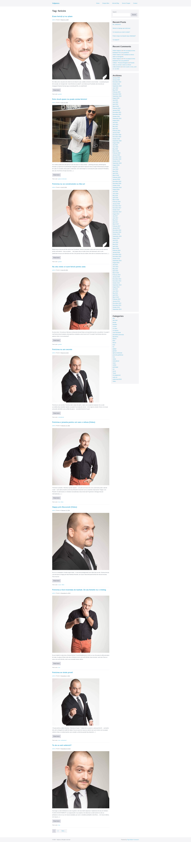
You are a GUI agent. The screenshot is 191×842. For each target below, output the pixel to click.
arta (114, 318)
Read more (56, 90)
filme (114, 340)
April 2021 (115, 128)
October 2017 (116, 209)
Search (114, 12)
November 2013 (117, 305)
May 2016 (115, 244)
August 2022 (116, 98)
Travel (114, 373)
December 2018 (117, 181)
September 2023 (117, 86)
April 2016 (115, 246)
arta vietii (115, 320)
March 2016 (116, 248)
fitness (114, 342)
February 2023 (116, 92)
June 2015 (115, 266)
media (114, 359)
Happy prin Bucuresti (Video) (64, 507)
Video (62, 502)
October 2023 (116, 84)
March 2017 (116, 224)
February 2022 (116, 108)
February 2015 (116, 274)
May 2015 (115, 268)
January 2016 (116, 252)
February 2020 (116, 153)
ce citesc (115, 328)
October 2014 (116, 283)
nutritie (114, 365)
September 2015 (117, 260)
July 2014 (115, 289)
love (59, 502)
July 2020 (115, 144)
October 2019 (116, 161)
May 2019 (115, 171)
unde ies (115, 377)
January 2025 (116, 77)
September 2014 (117, 285)
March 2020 (116, 151)
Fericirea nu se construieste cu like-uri (68, 184)
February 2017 (116, 226)
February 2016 (116, 250)
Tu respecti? (116, 39)
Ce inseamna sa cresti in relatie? (121, 32)
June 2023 (115, 88)
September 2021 (117, 118)
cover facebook (117, 332)
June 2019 (115, 169)
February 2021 (116, 130)
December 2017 (117, 205)
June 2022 (115, 102)
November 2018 (117, 183)
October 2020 (116, 138)
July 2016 (115, 240)
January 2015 (116, 276)
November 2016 (117, 232)
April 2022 (115, 104)
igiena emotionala (62, 178)
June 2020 (115, 147)
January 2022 (116, 110)
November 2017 (117, 207)
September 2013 (117, 309)
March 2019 (116, 175)
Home (97, 3)
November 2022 (117, 94)
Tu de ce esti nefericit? (62, 745)
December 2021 (117, 112)
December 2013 (117, 303)
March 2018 (116, 199)
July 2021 (115, 122)
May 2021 (115, 126)
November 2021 (117, 114)
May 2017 (115, 220)
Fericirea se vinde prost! (62, 672)
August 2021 (116, 120)
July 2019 (115, 167)
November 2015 (117, 256)
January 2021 (116, 132)
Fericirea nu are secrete (62, 349)
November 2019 (117, 159)
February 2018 (116, 201)
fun (113, 346)
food (114, 344)
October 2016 (116, 234)
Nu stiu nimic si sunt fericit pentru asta (68, 267)
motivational (61, 417)
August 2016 (116, 238)
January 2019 (116, 179)
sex (114, 369)
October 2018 (116, 185)
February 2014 (116, 299)
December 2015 (117, 254)
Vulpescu (55, 3)
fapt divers (115, 336)
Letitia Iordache (117, 66)
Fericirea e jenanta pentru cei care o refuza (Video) (73, 422)
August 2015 (116, 262)
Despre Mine (105, 3)
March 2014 (116, 297)
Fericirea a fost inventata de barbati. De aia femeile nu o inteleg (79, 590)
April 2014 (115, 295)
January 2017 (116, 228)
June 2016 (115, 242)
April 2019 (115, 173)
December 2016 (117, 230)
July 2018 (115, 191)
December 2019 (117, 157)
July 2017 (115, 216)
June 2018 (115, 193)
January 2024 (116, 80)
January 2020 (116, 155)
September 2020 (117, 140)
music (59, 584)
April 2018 (115, 197)
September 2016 (117, 236)
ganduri (60, 94)
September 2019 (117, 163)
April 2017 (115, 222)
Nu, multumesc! (117, 24)
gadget (114, 348)
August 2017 (116, 214)
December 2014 (117, 279)
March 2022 (116, 106)
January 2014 (116, 301)
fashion (115, 338)
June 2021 (115, 124)
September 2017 (117, 211)
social (114, 371)
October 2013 (116, 307)
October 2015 (116, 258)
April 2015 (115, 270)
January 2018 (116, 203)
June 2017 (115, 218)
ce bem (115, 326)
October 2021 (116, 116)
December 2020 (117, 134)
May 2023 (115, 90)
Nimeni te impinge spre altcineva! (121, 28)
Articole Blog (115, 3)
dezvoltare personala (118, 334)
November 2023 (117, 82)
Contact (135, 3)
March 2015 (116, 272)
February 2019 (116, 177)
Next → (64, 831)
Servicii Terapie (126, 3)
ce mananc (115, 330)
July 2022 (115, 100)
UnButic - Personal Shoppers (120, 62)
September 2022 (117, 96)
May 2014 (115, 293)
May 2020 (115, 149)
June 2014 (115, 291)
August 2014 (116, 287)
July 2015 (115, 264)
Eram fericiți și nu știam (62, 16)
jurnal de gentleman (118, 355)
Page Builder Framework (133, 839)
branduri (115, 324)
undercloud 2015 (117, 379)
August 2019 (116, 165)
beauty (114, 322)
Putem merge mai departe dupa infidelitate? (124, 36)
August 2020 (116, 142)
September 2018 (117, 187)
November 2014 (117, 281)
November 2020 (117, 136)
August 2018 (116, 189)
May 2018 (115, 195)
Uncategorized (116, 375)
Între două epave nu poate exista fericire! (69, 99)
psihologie (115, 367)
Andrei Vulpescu (117, 50)
